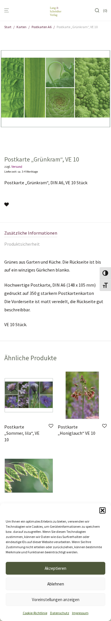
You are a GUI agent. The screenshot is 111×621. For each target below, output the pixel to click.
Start (7, 27)
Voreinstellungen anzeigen (55, 599)
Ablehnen (55, 584)
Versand (16, 167)
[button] (102, 510)
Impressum (80, 613)
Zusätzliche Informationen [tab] (30, 233)
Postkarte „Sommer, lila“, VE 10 (22, 433)
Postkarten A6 (42, 27)
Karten (21, 27)
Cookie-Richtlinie (35, 613)
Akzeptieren (55, 568)
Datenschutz (59, 613)
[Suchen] (98, 10)
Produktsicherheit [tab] (22, 244)
